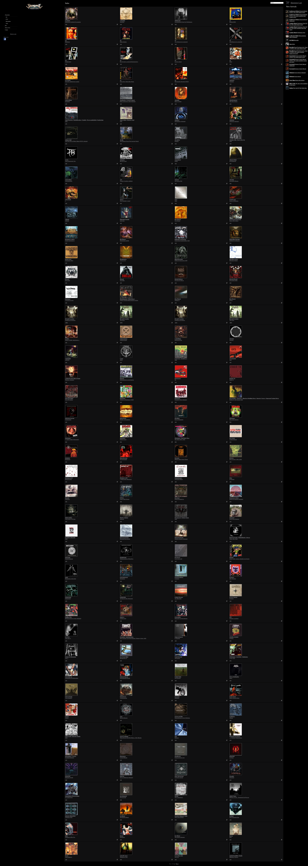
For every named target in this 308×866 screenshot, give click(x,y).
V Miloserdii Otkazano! (126, 478)
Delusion (177, 697)
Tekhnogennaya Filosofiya (126, 558)
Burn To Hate (178, 101)
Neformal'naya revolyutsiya (127, 379)
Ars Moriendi (179, 598)
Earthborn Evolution (70, 319)
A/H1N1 (68, 359)
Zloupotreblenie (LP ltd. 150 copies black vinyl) (298, 11)
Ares (176, 200)
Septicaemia (69, 419)
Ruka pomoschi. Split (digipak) (128, 101)
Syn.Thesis (178, 220)
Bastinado (67, 458)
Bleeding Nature (233, 260)
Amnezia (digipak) (234, 120)
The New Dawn (233, 101)
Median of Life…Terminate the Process (239, 796)
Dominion (124, 578)
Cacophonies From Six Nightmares (183, 21)
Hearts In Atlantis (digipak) (236, 498)
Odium (232, 717)
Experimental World (125, 677)
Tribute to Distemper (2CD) (127, 399)
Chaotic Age (123, 617)
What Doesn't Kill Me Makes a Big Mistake (131, 737)
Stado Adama (123, 41)
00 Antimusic (233, 160)
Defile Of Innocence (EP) (181, 260)
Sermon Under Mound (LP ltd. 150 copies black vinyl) (297, 56)
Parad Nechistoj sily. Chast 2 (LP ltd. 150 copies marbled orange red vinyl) (298, 52)
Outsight (231, 81)
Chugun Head (123, 339)
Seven (232, 299)
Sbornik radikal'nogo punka (72, 81)
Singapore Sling (69, 260)
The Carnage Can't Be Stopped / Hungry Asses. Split (133, 637)
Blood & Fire (69, 478)
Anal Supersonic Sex (70, 160)
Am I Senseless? (179, 796)
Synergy (233, 598)
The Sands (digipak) (180, 836)
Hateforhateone (69, 558)
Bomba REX (232, 21)
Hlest (230, 61)
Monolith (294, 40)
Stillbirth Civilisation (234, 240)
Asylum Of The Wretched (126, 598)
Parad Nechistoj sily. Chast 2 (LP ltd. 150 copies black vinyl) (298, 48)
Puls (231, 836)
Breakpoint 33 (124, 657)
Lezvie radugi (178, 61)
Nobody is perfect (233, 617)
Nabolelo (67, 498)
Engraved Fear (178, 339)
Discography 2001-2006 (235, 458)
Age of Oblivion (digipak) (126, 777)
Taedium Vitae (70, 816)
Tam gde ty (68, 637)
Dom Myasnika (69, 399)
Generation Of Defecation (71, 677)
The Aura (124, 319)
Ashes (292, 44)
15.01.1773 (123, 260)
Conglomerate (123, 697)
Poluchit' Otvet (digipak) (181, 399)
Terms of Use (7, 27)
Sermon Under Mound (297, 68)
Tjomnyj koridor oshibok (126, 180)
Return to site (13, 34)
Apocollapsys (68, 856)
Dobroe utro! (123, 439)
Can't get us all (178, 558)
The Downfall (123, 458)
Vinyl (7, 23)
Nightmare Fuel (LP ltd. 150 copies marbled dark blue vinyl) (298, 28)
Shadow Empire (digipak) (181, 538)
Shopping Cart (296, 3)
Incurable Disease (233, 180)
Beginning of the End (70, 578)
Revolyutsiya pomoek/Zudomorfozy (129, 61)
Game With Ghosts (124, 498)
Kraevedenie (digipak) (297, 72)
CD (6, 17)
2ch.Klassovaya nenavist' (235, 41)
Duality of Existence (125, 419)
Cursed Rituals (123, 757)
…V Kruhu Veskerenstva (235, 737)
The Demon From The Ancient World (129, 140)
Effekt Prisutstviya (179, 498)
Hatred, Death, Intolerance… (72, 339)
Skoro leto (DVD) (181, 816)
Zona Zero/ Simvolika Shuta (127, 81)
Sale (6, 25)
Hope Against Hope (234, 697)
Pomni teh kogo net (179, 757)
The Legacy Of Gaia (70, 518)
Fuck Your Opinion (234, 518)
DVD (7, 19)
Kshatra (177, 140)
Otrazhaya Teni (124, 856)
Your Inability (68, 697)
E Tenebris (179, 637)
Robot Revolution (296, 80)
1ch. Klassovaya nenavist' (181, 41)
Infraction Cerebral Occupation (73, 21)
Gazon (67, 717)
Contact (6, 29)
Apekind (122, 21)
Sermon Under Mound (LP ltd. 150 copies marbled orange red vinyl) (298, 61)
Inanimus (68, 101)
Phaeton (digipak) (72, 379)
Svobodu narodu (179, 777)
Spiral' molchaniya (70, 240)
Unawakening (68, 180)
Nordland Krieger (70, 757)
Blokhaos (67, 41)
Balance (177, 737)
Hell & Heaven (123, 717)
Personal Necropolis (125, 538)
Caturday (179, 578)
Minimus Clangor (235, 856)
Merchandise (8, 21)
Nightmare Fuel (297, 32)
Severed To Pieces (179, 279)
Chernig (231, 339)
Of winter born (72, 796)
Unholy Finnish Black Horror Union (129, 299)
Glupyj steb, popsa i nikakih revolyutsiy (239, 558)
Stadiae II (178, 299)
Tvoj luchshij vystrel (125, 200)
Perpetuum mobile (124, 240)
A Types (231, 757)
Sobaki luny (68, 61)
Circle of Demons (233, 200)
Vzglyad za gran (69, 299)
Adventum (178, 657)
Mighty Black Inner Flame (181, 458)
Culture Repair (233, 439)
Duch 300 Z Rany (235, 220)
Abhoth (67, 220)
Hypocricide (123, 796)
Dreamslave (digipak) (180, 120)
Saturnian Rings (179, 478)
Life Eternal (178, 677)
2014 (121, 359)
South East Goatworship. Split (182, 240)
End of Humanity (179, 419)
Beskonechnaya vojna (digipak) (73, 617)
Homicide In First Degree (181, 617)
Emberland (68, 598)
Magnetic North (69, 777)
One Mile (122, 279)
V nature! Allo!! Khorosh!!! (72, 439)
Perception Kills (233, 279)
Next (177, 864)
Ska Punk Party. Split (182, 439)
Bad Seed (67, 279)
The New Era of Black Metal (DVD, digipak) (76, 140)
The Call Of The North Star (298, 88)
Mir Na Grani (123, 160)
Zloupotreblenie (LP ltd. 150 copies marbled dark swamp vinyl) (298, 16)
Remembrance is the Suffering (182, 717)
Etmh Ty (232, 379)
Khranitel (231, 777)
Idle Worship (232, 578)
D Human (231, 478)
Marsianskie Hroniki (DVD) (182, 81)
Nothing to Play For (70, 836)
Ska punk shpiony (234, 419)
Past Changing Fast (234, 816)
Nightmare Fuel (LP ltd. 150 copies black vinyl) (298, 24)
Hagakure (122, 836)
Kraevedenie (295, 76)
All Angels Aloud (124, 816)
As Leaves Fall (178, 180)
